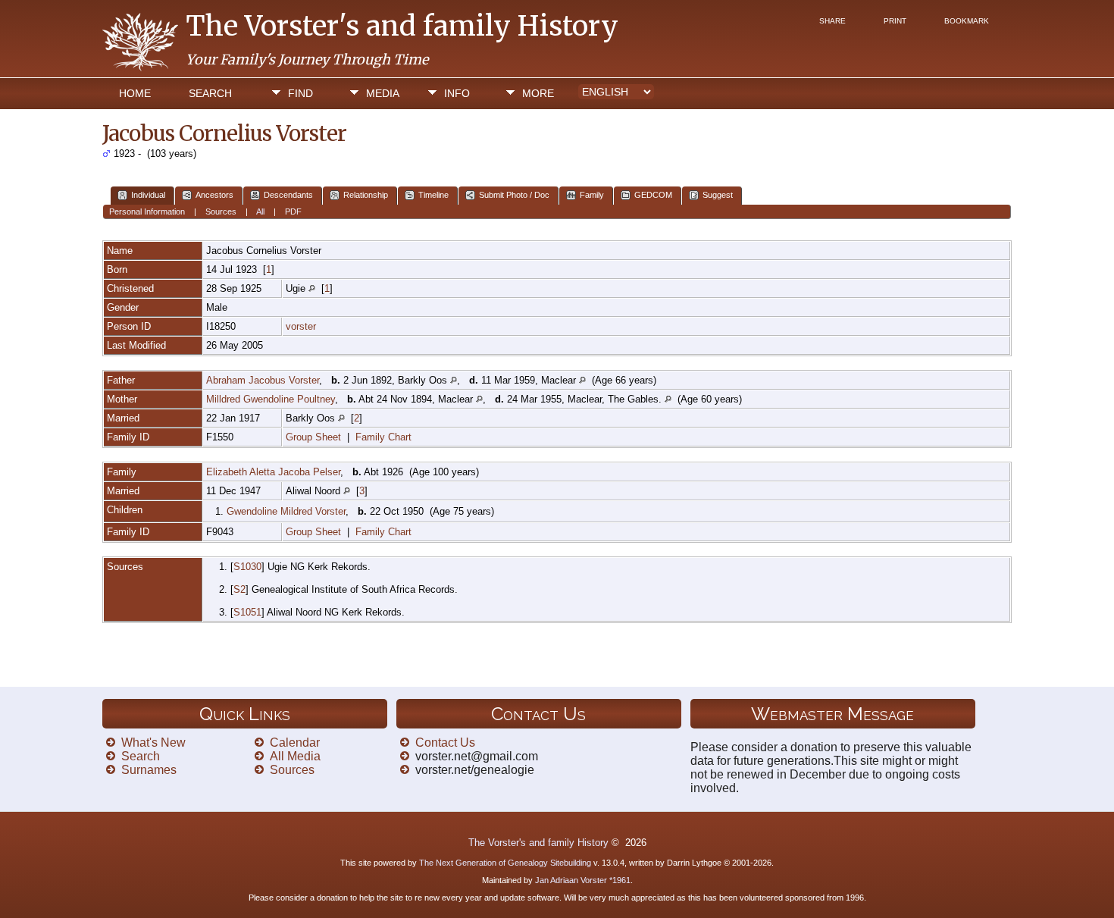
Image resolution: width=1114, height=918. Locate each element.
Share (832, 21)
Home (135, 93)
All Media (295, 756)
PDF (293, 211)
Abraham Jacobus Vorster (262, 380)
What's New (153, 742)
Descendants (288, 194)
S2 (239, 589)
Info (457, 93)
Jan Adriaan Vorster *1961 (583, 880)
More (538, 93)
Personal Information (147, 211)
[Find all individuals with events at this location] (311, 288)
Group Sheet (313, 437)
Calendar (295, 742)
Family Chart (383, 437)
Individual (148, 194)
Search (210, 93)
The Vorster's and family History (402, 26)
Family (592, 194)
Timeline (433, 194)
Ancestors (214, 194)
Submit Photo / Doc (514, 194)
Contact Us (445, 742)
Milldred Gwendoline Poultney (270, 399)
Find (300, 93)
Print (895, 21)
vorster (301, 326)
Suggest (718, 194)
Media (382, 93)
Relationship (365, 194)
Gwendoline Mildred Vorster (286, 511)
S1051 (247, 612)
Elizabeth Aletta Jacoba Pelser (273, 472)
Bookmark (966, 21)
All (260, 211)
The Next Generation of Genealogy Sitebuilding (505, 862)
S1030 (247, 566)
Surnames (149, 769)
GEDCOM (653, 194)
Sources (220, 211)
